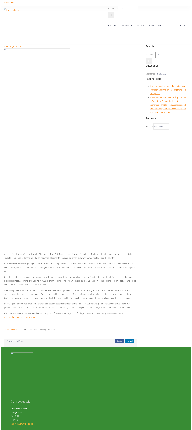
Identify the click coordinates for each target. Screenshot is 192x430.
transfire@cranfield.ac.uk (22, 424)
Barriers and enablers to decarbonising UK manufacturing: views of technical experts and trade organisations (168, 109)
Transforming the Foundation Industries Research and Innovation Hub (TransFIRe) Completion (168, 90)
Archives (149, 126)
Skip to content (7, 3)
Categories (150, 74)
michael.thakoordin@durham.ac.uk (19, 317)
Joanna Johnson (11, 329)
